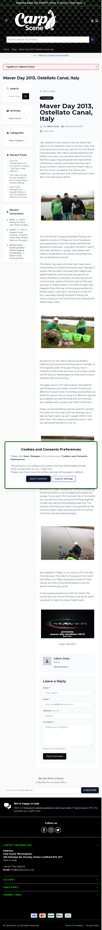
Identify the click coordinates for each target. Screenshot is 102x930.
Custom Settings (63, 479)
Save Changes (38, 479)
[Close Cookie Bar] (94, 444)
